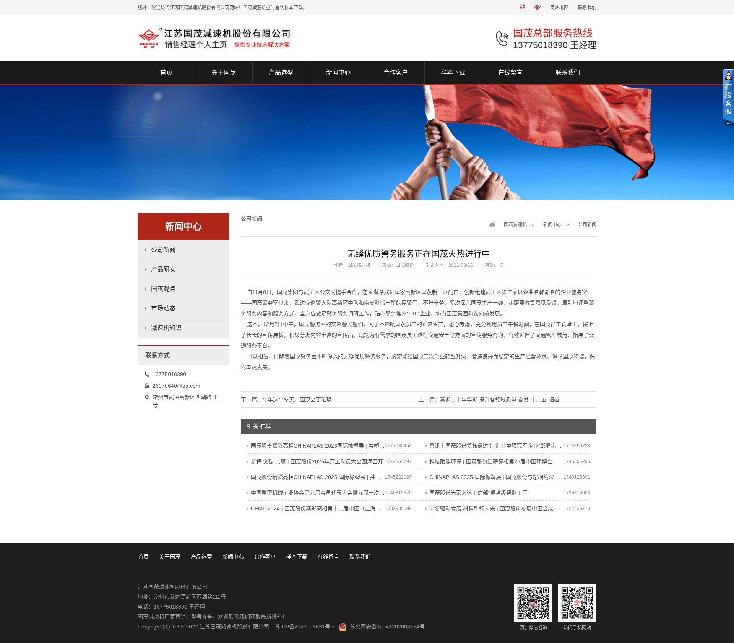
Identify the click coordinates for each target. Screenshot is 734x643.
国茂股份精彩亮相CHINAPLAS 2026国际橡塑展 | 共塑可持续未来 (318, 446)
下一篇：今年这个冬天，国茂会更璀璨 (286, 399)
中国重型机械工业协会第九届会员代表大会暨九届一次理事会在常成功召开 (318, 493)
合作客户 (265, 557)
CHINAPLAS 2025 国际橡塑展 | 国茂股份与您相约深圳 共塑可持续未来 (496, 477)
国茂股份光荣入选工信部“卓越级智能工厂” (479, 493)
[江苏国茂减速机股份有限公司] (217, 38)
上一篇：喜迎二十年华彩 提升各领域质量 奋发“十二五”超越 (489, 399)
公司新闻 (163, 250)
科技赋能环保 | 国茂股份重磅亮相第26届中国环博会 (490, 461)
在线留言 (328, 557)
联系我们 (587, 7)
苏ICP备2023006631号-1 (305, 627)
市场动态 (163, 308)
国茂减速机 (515, 224)
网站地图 (559, 7)
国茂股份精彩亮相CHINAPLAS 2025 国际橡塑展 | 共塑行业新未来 (318, 477)
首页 (143, 557)
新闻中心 (552, 224)
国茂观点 (163, 289)
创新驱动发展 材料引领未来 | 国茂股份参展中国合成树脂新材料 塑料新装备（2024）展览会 (496, 508)
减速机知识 (166, 328)
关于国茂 (169, 557)
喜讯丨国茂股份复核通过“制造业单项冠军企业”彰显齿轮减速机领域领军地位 (496, 446)
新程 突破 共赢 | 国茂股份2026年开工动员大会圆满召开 (317, 461)
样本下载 (296, 557)
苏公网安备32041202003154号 (387, 627)
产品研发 (163, 269)
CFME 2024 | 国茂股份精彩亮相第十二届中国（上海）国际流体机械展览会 (318, 508)
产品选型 (201, 557)
